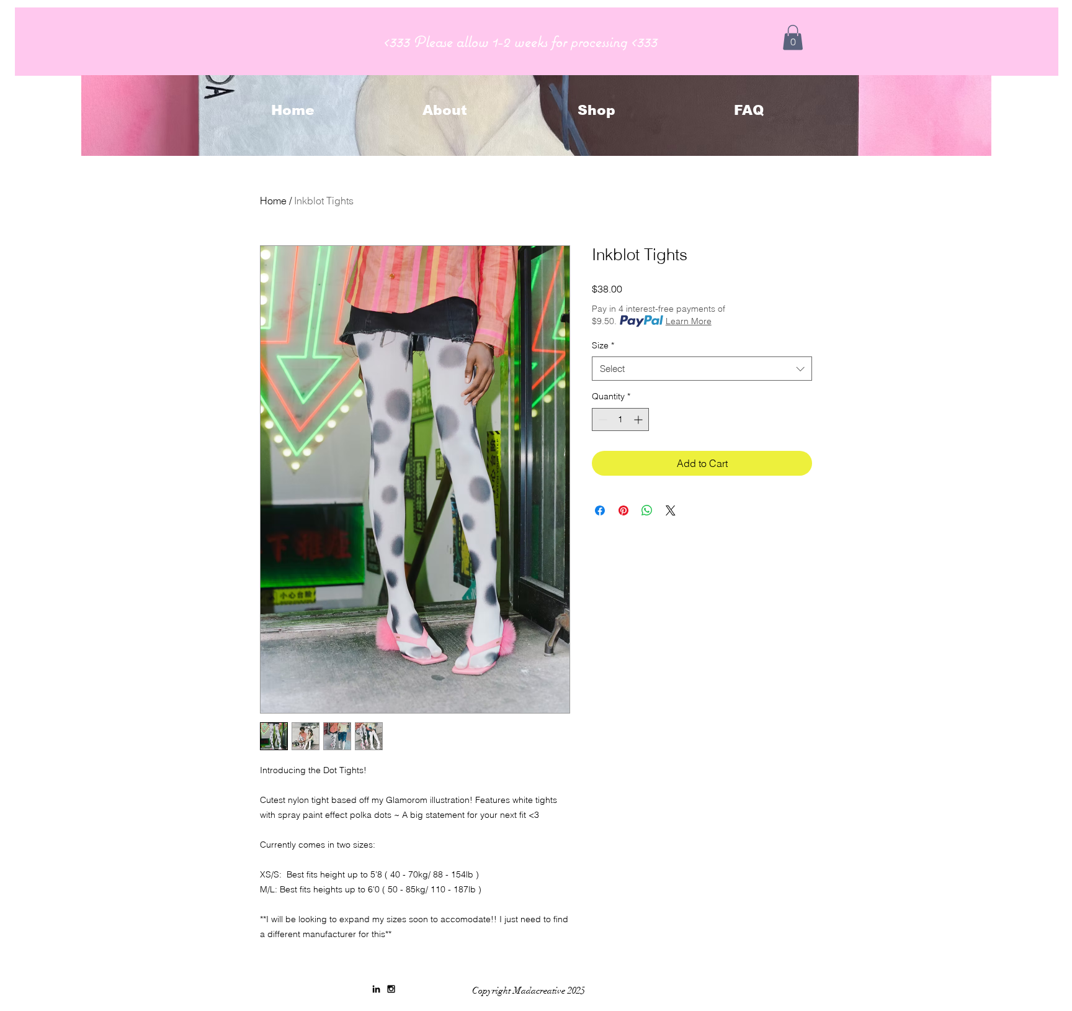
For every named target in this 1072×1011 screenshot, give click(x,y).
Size (603, 345)
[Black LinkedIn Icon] (376, 989)
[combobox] (702, 368)
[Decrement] (601, 419)
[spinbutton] (620, 419)
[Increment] (639, 419)
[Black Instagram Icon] (391, 989)
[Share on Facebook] (599, 510)
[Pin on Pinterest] (623, 510)
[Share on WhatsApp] (647, 510)
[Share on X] (670, 510)
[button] (792, 37)
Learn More (689, 321)
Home (273, 200)
